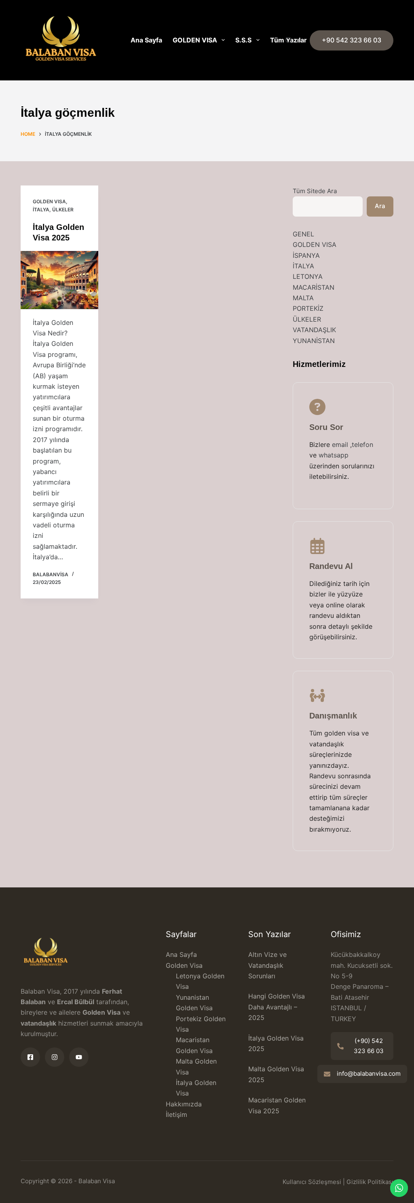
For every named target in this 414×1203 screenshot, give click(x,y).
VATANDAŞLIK (314, 330)
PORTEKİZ (308, 308)
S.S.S (243, 40)
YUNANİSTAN (314, 341)
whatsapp (334, 455)
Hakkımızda (184, 1104)
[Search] (288, 40)
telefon (362, 444)
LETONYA (308, 276)
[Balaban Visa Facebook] (30, 1057)
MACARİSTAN (313, 287)
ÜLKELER (63, 209)
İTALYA (41, 209)
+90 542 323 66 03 (351, 40)
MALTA (303, 298)
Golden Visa (184, 965)
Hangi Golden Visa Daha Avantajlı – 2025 (276, 1007)
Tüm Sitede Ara (315, 191)
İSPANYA (306, 255)
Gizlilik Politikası (369, 1182)
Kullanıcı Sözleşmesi (312, 1182)
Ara (380, 206)
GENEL (303, 234)
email (341, 444)
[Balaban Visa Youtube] (79, 1057)
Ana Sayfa (146, 40)
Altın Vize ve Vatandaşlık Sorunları (267, 965)
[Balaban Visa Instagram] (54, 1057)
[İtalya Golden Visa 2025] (59, 280)
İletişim (176, 1114)
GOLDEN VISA (195, 40)
